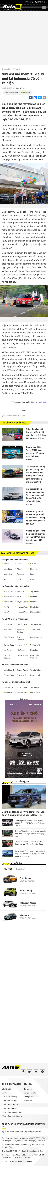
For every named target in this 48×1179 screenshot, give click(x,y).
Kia (5, 579)
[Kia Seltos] (10, 917)
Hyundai (33, 569)
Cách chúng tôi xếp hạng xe (12, 1116)
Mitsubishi (8, 569)
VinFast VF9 (35, 645)
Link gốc (42, 402)
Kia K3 (6, 612)
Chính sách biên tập (9, 1108)
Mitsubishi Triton (9, 693)
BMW (32, 579)
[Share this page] (44, 97)
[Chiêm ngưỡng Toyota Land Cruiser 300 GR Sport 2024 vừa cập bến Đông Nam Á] (7, 822)
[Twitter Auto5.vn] (29, 1071)
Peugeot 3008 (22, 655)
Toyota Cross (35, 624)
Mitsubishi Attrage (36, 612)
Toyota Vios (35, 592)
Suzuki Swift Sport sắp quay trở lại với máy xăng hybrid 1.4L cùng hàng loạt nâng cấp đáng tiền (30, 854)
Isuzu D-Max (22, 687)
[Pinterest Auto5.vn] (42, 1071)
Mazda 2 (33, 602)
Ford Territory (9, 630)
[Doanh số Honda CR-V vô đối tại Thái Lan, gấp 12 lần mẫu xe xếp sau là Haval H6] (24, 797)
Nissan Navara (23, 693)
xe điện (22, 415)
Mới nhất (8, 869)
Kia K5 (6, 607)
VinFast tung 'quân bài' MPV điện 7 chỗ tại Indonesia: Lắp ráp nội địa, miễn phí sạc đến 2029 (35, 517)
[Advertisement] (24, 38)
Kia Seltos (34, 650)
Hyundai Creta (36, 637)
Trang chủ (6, 69)
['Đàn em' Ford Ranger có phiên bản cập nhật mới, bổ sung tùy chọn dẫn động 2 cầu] (7, 833)
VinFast (33, 564)
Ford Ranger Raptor (36, 693)
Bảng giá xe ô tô (30, 1093)
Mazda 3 (20, 592)
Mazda (20, 569)
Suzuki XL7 (21, 675)
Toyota (6, 564)
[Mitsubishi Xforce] (10, 904)
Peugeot (20, 574)
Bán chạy (20, 869)
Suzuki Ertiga (9, 675)
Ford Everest (9, 637)
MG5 (19, 597)
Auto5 (24, 410)
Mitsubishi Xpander (9, 670)
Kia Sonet (21, 650)
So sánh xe (28, 1101)
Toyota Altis (8, 602)
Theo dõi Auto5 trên (11, 92)
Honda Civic (8, 592)
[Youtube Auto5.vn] (36, 1071)
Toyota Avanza (23, 670)
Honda (19, 564)
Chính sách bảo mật (9, 1101)
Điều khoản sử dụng (9, 1097)
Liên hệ (4, 1093)
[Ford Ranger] (10, 879)
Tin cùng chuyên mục (14, 422)
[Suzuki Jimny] (10, 892)
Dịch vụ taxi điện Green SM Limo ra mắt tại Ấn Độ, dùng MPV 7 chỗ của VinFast (35, 453)
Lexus (32, 574)
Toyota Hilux (35, 687)
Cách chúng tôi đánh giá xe (12, 1112)
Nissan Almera (9, 597)
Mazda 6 (33, 597)
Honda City (34, 607)
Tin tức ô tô (28, 1089)
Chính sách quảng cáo (10, 1105)
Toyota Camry (22, 602)
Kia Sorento (8, 650)
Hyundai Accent (23, 607)
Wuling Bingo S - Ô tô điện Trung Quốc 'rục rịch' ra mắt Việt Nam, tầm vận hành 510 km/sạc (35, 537)
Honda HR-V (22, 645)
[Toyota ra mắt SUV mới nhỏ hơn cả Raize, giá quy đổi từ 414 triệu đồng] (7, 843)
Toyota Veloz (35, 670)
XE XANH (17, 69)
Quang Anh (20, 88)
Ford (19, 579)
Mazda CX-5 (22, 624)
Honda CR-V (8, 624)
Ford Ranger (9, 687)
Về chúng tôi (6, 1089)
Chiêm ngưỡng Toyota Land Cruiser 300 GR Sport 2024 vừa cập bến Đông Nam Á (30, 823)
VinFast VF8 (35, 630)
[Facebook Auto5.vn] (23, 1071)
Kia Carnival (35, 675)
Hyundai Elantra (23, 612)
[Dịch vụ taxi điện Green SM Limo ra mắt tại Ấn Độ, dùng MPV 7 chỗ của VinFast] (12, 453)
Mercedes (8, 574)
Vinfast (16, 415)
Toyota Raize (9, 645)
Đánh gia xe (28, 1097)
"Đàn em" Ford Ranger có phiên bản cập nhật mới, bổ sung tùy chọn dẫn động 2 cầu (30, 833)
